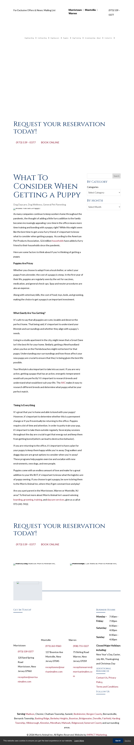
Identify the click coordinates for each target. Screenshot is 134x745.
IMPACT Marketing (97, 734)
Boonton (73, 718)
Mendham (55, 722)
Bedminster (79, 713)
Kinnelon (44, 722)
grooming (28, 499)
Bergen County (94, 713)
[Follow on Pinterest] (114, 698)
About (99, 38)
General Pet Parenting (54, 204)
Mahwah (66, 722)
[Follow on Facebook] (98, 698)
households (58, 240)
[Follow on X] (103, 698)
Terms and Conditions (107, 686)
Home (21, 38)
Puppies (65, 38)
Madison (30, 713)
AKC (63, 382)
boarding (18, 499)
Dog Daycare (55, 38)
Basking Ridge (42, 718)
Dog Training (76, 38)
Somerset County (93, 722)
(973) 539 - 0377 (26, 142)
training (38, 499)
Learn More (79, 741)
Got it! (118, 741)
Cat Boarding (42, 38)
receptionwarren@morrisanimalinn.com (83, 671)
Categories (92, 187)
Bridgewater (85, 718)
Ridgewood (77, 722)
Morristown (75, 9)
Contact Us (108, 38)
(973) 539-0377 (26, 651)
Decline (128, 741)
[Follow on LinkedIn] (103, 703)
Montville (90, 9)
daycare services (55, 499)
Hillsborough (32, 722)
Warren (73, 13)
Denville (97, 718)
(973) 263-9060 (53, 646)
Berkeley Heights (59, 718)
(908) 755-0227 (81, 646)
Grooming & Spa (90, 38)
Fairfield (106, 718)
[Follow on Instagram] (98, 703)
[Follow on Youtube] (109, 698)
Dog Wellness (35, 204)
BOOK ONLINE (50, 142)
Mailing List (49, 10)
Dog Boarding (29, 38)
